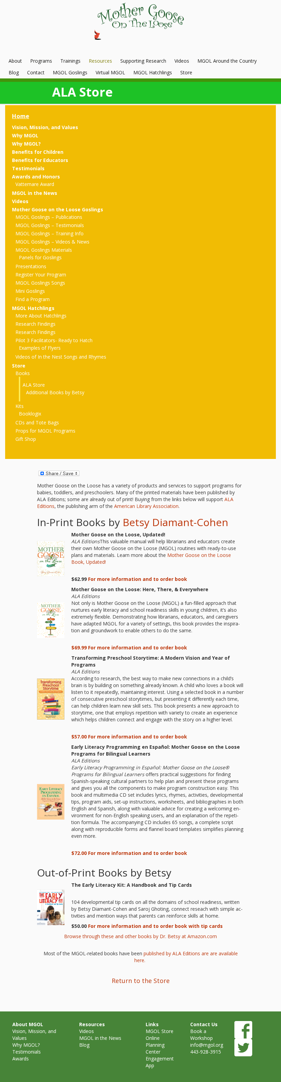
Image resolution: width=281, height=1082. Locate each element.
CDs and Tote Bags (37, 422)
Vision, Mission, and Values (45, 127)
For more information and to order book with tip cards (155, 926)
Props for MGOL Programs (45, 430)
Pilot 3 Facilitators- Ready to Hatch (54, 340)
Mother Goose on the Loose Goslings (57, 209)
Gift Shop (25, 439)
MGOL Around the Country (227, 61)
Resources (100, 61)
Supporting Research (143, 61)
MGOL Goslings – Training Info (49, 233)
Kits (19, 406)
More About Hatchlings (40, 315)
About (15, 61)
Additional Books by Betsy (55, 392)
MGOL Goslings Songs (40, 282)
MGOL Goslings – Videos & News (52, 241)
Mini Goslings (30, 291)
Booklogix (30, 413)
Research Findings (35, 324)
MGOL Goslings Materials (43, 250)
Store (186, 72)
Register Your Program (40, 274)
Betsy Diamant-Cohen (175, 522)
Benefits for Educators (40, 160)
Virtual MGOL (110, 72)
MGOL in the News (34, 193)
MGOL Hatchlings (152, 72)
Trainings (70, 61)
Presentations (30, 266)
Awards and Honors (36, 176)
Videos (181, 61)
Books (22, 373)
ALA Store (34, 385)
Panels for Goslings (40, 257)
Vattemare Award (34, 184)
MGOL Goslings (70, 72)
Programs (41, 61)
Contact (36, 72)
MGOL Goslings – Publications (48, 217)
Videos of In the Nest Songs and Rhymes (60, 356)
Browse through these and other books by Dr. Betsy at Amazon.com (140, 936)
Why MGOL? (26, 143)
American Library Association (146, 506)
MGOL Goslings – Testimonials (49, 225)
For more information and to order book (137, 579)
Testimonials (28, 168)
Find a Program (32, 299)
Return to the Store (141, 981)
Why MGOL (25, 135)
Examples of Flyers (40, 348)
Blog (14, 72)
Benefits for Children (37, 152)
